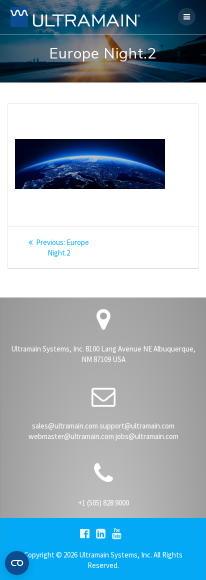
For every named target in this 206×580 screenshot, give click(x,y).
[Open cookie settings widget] (17, 563)
